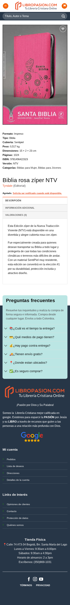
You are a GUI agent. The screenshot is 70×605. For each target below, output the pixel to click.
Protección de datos (17, 518)
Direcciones (13, 473)
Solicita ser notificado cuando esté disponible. (37, 193)
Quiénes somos (15, 525)
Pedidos (11, 459)
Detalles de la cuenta (18, 480)
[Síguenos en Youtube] (41, 579)
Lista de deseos (15, 466)
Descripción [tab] (13, 200)
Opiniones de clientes (18, 504)
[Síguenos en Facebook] (29, 579)
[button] (5, 6)
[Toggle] (6, 329)
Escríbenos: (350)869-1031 (35, 562)
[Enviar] (63, 16)
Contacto (11, 511)
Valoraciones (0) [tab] (16, 215)
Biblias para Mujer (27, 167)
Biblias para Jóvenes (49, 167)
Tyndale (7, 185)
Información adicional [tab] (19, 208)
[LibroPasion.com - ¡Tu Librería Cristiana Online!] (36, 6)
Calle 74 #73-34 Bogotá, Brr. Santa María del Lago (36, 544)
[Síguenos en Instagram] (35, 579)
